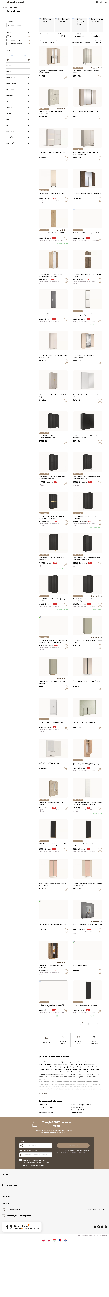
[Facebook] (95, 1226)
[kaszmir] (41, 122)
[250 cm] (75, 122)
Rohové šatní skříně (46, 1107)
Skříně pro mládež (77, 1107)
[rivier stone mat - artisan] (45, 122)
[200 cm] (73, 122)
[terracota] (39, 81)
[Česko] (49, 1240)
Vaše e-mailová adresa (28, 1150)
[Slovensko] (65, 1240)
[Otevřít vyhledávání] (97, 2)
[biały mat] (47, 122)
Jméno (22, 1141)
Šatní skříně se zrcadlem (48, 1110)
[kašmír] (73, 81)
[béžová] (43, 81)
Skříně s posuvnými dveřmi (81, 1105)
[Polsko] (43, 1240)
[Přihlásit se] (101, 2)
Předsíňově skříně (77, 1110)
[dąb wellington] (75, 935)
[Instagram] (98, 1226)
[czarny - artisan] (43, 122)
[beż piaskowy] (75, 732)
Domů (5, 7)
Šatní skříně (13, 7)
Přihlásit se (73, 1145)
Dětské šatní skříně (46, 1113)
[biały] (77, 732)
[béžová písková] (73, 651)
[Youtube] (102, 1226)
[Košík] (106, 2)
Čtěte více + (43, 1093)
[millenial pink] (41, 894)
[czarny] (39, 122)
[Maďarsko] (54, 1240)
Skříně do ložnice (45, 1105)
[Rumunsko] (60, 1240)
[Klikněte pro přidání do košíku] (66, 77)
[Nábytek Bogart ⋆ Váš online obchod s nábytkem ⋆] (15, 2)
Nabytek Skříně (76, 1113)
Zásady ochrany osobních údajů (75, 1150)
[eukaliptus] (41, 81)
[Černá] (75, 81)
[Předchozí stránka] (80, 1024)
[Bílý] (73, 405)
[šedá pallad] (39, 894)
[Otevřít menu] (3, 2)
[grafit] (73, 935)
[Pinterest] (106, 1226)
